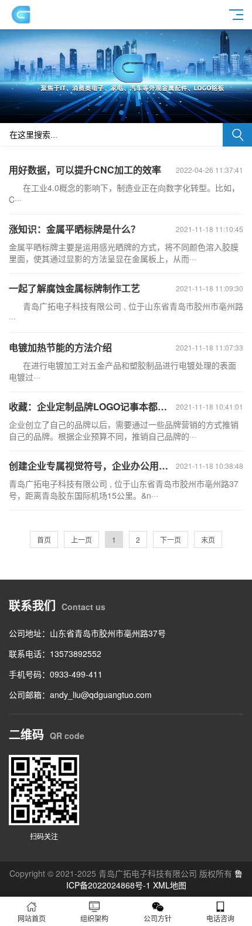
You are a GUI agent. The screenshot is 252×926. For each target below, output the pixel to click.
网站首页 (32, 918)
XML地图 (169, 885)
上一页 (81, 539)
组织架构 (94, 918)
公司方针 (158, 918)
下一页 (170, 539)
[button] (121, 112)
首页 (44, 539)
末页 (208, 539)
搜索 (237, 135)
